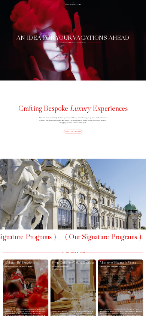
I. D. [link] (73, 2)
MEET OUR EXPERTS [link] (73, 131)
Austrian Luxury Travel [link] (73, 4)
